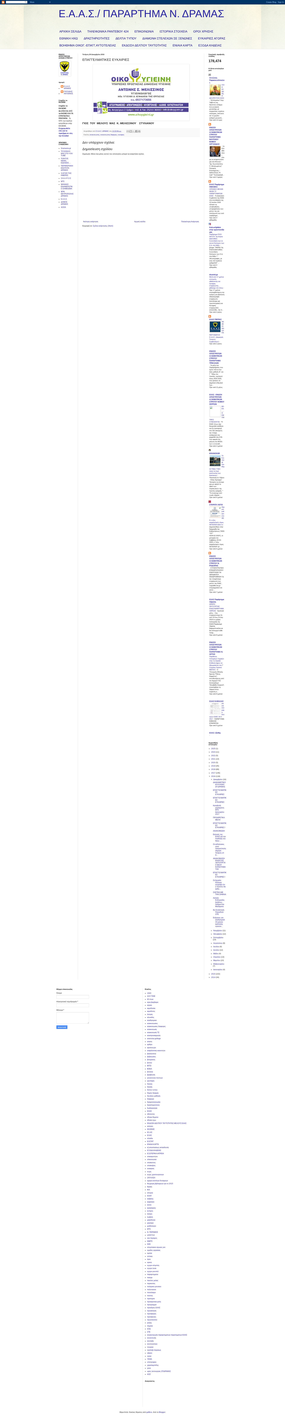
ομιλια (149, 1253)
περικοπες (151, 1283)
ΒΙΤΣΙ (149, 1066)
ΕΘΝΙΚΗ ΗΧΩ (68, 38)
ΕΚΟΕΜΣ (151, 1129)
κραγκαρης (151, 1208)
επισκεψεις (151, 1166)
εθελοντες (151, 1114)
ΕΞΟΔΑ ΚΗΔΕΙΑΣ (210, 45)
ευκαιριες (121, 135)
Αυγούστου (218, 943)
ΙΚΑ (148, 1190)
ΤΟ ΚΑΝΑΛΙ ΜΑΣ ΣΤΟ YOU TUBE (67, 153)
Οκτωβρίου (218, 934)
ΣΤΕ (148, 1332)
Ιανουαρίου (218, 970)
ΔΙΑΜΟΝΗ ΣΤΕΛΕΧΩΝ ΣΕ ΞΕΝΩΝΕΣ (167, 38)
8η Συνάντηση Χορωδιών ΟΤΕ (218, 912)
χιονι (149, 1368)
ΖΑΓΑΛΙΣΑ (151, 1178)
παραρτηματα (152, 1274)
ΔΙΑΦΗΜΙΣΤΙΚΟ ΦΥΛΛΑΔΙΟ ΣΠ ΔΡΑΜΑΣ (219, 784)
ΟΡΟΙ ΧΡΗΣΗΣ (203, 31)
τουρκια (150, 1347)
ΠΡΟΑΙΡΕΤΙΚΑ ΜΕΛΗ (219, 819)
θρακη (149, 1187)
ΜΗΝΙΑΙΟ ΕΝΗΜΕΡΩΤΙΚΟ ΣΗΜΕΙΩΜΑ (67, 186)
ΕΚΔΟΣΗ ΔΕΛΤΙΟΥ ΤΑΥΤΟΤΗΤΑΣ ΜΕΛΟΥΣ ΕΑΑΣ (166, 1123)
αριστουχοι (151, 1048)
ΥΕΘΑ (149, 1359)
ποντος (150, 1296)
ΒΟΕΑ (149, 1069)
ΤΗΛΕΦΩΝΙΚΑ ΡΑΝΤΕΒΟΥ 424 (108, 31)
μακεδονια (151, 1220)
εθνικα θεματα (152, 1117)
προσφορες (151, 1314)
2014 (213, 977)
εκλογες (150, 1126)
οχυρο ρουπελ (153, 1271)
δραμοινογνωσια (153, 1102)
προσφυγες (151, 1317)
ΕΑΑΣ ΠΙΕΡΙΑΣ (215, 319)
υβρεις (149, 1353)
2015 (213, 974)
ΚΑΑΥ (149, 1196)
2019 (213, 766)
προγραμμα (151, 1305)
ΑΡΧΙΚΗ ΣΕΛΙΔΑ (70, 31)
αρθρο (149, 1044)
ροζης (149, 1323)
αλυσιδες (150, 1017)
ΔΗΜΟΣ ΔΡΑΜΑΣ (64, 203)
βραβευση (151, 1075)
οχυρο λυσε (151, 1268)
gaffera (149, 1412)
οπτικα (149, 1256)
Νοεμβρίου (218, 931)
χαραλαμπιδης (153, 1365)
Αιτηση (150, 1014)
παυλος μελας (152, 1280)
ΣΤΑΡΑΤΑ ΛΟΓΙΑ (216, 505)
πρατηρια (151, 1299)
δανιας (149, 1084)
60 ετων (150, 999)
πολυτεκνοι (151, 1290)
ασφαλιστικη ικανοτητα (156, 1051)
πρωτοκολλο (152, 1320)
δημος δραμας (153, 1093)
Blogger (162, 1412)
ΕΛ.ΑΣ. (150, 1132)
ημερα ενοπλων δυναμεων (157, 1181)
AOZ (149, 1374)
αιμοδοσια (151, 1008)
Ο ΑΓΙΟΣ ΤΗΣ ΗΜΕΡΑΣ (66, 174)
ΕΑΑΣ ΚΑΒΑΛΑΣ (216, 701)
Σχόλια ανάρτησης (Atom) (103, 226)
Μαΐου (216, 954)
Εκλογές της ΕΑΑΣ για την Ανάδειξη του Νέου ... (219, 837)
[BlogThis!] (130, 131)
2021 (213, 759)
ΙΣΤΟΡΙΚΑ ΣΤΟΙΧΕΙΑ (173, 31)
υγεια (149, 1356)
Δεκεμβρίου (218, 779)
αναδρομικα (152, 1020)
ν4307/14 (151, 1235)
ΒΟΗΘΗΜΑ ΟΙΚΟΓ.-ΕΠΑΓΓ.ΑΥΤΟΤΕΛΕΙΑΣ (87, 45)
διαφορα (150, 1099)
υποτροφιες (151, 1362)
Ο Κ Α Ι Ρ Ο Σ (66, 178)
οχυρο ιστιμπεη (153, 1265)
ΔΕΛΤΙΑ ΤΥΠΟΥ (125, 38)
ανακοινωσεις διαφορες (108, 135)
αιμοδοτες (151, 1011)
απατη (149, 1042)
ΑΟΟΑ (63, 207)
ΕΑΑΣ (149, 1111)
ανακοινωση (152, 1029)
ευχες (149, 1172)
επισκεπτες (151, 1163)
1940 (149, 993)
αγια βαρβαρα (152, 1002)
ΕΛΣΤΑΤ (150, 1141)
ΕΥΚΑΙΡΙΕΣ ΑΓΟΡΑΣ (211, 38)
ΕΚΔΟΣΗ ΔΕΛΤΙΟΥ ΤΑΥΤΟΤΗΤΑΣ (144, 45)
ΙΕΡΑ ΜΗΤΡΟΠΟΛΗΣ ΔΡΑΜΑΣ (67, 194)
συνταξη (150, 1341)
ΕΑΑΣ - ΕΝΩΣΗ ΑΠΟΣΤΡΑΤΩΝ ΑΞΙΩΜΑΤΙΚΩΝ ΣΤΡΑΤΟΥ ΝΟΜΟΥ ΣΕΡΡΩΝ (216, 399)
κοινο (149, 1205)
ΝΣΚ (149, 1244)
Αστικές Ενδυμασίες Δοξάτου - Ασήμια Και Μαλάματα (219, 902)
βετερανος (151, 1060)
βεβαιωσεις (151, 1057)
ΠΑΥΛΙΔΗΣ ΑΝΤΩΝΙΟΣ (68, 92)
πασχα (149, 1277)
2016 (213, 776)
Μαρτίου (217, 960)
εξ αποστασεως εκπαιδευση (158, 1147)
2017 (213, 773)
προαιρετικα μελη (154, 1302)
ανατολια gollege (154, 1039)
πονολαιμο (151, 1292)
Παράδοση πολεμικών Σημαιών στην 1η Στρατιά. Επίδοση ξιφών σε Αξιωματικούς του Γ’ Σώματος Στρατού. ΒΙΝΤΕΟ (216, 663)
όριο (149, 1259)
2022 (213, 756)
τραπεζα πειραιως (154, 1350)
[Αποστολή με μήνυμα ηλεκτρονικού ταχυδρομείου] (127, 131)
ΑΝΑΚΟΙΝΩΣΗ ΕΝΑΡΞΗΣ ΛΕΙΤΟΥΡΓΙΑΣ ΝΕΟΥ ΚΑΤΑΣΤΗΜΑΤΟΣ (219, 863)
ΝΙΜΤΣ (149, 1241)
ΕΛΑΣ (149, 1135)
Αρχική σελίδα (139, 222)
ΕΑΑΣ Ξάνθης (215, 733)
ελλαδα (150, 1138)
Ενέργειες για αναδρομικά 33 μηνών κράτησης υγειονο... (219, 922)
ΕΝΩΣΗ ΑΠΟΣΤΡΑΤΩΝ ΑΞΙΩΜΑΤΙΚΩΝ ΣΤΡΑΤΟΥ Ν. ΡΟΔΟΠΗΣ (215, 561)
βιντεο (149, 1063)
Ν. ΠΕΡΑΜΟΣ (152, 1232)
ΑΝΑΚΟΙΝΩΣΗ (219, 831)
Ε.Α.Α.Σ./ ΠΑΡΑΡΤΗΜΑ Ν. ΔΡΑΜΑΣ (141, 13)
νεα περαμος (152, 1238)
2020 (213, 763)
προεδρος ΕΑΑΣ (153, 1308)
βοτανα (150, 1072)
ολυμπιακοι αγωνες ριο (156, 1247)
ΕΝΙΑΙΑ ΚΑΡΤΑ (182, 45)
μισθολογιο (151, 1226)
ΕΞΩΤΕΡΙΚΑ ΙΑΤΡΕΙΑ (155, 1153)
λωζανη (150, 1217)
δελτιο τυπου (152, 1090)
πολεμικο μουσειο (154, 1287)
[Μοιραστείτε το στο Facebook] (136, 131)
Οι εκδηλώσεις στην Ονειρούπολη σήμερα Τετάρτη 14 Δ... (219, 849)
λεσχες (149, 1214)
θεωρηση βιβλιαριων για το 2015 (160, 1184)
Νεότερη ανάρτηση (90, 222)
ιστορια (150, 1193)
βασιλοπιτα (151, 1054)
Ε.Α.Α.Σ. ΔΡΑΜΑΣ (67, 87)
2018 (213, 769)
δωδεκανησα (152, 1108)
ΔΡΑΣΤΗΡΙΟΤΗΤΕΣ (97, 38)
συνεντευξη (151, 1338)
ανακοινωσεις (94, 135)
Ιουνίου (216, 950)
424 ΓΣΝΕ (151, 996)
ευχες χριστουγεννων (155, 1175)
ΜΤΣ (62, 181)
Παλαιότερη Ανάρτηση (190, 222)
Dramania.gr (66, 148)
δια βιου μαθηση (153, 1096)
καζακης (150, 1199)
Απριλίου (217, 957)
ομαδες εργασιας (153, 1250)
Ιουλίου (216, 947)
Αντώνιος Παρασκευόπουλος (216, 80)
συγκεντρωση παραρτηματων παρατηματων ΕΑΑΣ (167, 1335)
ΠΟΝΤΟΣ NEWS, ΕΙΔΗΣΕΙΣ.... (66, 161)
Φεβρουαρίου (218, 964)
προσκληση (151, 1311)
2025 (213, 749)
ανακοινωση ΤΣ (153, 1032)
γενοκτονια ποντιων (155, 1078)
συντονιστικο (152, 1344)
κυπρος (150, 1211)
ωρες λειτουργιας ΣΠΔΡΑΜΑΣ (159, 1371)
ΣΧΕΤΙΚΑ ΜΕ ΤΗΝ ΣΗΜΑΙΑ (219, 893)
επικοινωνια (151, 1159)
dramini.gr (213, 275)
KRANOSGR (214, 453)
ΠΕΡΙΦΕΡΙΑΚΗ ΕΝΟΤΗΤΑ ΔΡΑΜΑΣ (67, 168)
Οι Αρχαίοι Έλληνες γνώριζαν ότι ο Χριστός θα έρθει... (219, 884)
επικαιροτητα (152, 1156)
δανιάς (149, 1087)
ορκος (149, 1262)
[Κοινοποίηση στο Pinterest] (139, 131)
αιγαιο (149, 1005)
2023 (213, 752)
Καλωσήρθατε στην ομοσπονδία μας (216, 229)
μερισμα (150, 1223)
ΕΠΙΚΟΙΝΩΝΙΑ (144, 31)
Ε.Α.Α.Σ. (64, 199)
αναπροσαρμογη (153, 1035)
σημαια (150, 1326)
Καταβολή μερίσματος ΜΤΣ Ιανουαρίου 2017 (218, 810)
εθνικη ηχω (151, 1120)
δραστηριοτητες (153, 1105)
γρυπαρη (150, 1081)
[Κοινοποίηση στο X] (133, 131)
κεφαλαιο (150, 1202)
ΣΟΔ (149, 1329)
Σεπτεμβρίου (218, 938)
